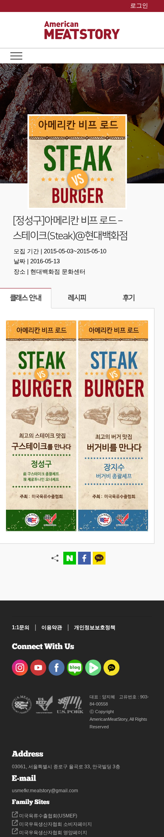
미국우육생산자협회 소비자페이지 (55, 824)
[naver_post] (75, 665)
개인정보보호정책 (94, 627)
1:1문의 (20, 627)
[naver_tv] (93, 665)
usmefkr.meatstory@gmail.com (45, 790)
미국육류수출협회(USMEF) (47, 816)
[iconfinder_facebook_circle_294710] (56, 665)
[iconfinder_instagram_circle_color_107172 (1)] (20, 665)
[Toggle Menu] (16, 56)
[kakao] (111, 665)
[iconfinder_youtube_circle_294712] (38, 665)
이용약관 (51, 627)
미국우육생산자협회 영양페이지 (52, 832)
